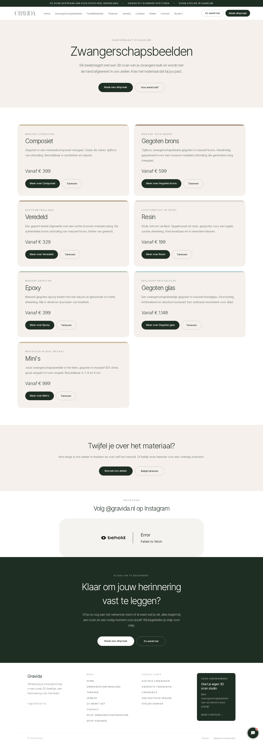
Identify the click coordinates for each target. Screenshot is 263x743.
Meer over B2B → (212, 714)
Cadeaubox (149, 692)
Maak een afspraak (115, 87)
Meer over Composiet (42, 183)
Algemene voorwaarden (224, 738)
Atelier (152, 13)
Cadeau (140, 13)
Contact (165, 13)
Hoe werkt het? (150, 87)
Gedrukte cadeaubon (157, 686)
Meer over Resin (155, 254)
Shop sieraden (97, 720)
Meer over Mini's (39, 395)
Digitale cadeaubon (156, 681)
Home (47, 13)
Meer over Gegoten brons (161, 183)
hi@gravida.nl (37, 703)
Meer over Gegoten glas (160, 324)
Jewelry (126, 13)
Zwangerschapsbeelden (68, 13)
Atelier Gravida (152, 703)
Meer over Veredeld (41, 254)
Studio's (178, 13)
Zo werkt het (212, 13)
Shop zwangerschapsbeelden (108, 715)
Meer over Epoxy (40, 324)
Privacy (205, 738)
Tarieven (113, 13)
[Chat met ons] (253, 733)
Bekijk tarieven (149, 470)
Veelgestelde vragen (157, 698)
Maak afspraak (238, 13)
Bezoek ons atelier (116, 470)
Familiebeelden (95, 13)
